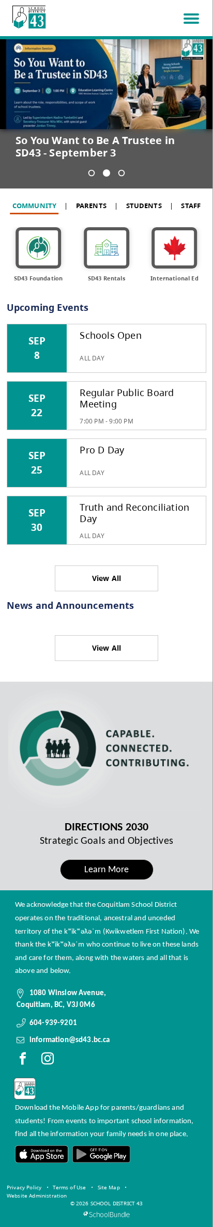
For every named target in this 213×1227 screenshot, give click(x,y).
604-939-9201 (53, 1023)
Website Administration (37, 1195)
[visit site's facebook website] (23, 1060)
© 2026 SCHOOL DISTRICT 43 (106, 1203)
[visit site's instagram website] (47, 1060)
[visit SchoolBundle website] (106, 1214)
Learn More (106, 870)
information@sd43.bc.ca (69, 1040)
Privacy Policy (24, 1187)
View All (106, 578)
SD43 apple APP (42, 1154)
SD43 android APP (101, 1154)
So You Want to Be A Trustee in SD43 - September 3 (95, 146)
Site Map (109, 1187)
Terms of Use (69, 1187)
